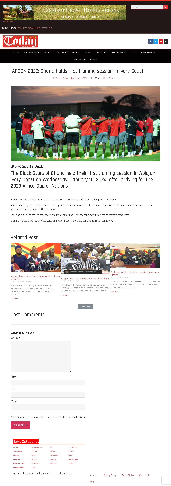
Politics (71, 451)
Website (15, 401)
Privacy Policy (110, 475)
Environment (73, 459)
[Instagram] (166, 41)
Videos (93, 59)
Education (80, 59)
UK (51, 447)
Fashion (53, 459)
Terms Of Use (128, 475)
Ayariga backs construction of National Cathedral (85, 278)
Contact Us (144, 475)
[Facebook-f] (150, 41)
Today (16, 52)
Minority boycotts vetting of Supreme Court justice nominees (36, 278)
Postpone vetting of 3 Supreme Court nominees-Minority (135, 274)
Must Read (54, 455)
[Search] (165, 7)
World (47, 52)
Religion (53, 451)
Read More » (15, 299)
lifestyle (16, 459)
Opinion (16, 455)
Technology (118, 52)
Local (70, 455)
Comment (16, 337)
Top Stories (61, 52)
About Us (94, 475)
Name (13, 377)
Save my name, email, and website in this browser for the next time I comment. (49, 417)
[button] (85, 306)
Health (133, 52)
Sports (76, 52)
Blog (33, 467)
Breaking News (32, 52)
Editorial (102, 52)
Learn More (8, 21)
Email (13, 389)
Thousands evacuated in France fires (35, 28)
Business (88, 52)
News (33, 455)
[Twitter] (155, 41)
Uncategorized (37, 447)
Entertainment (149, 52)
